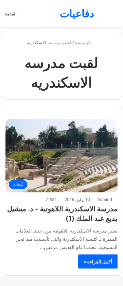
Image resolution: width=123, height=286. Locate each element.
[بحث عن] (114, 16)
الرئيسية (83, 42)
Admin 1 (104, 199)
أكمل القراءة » (97, 261)
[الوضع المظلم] (102, 16)
